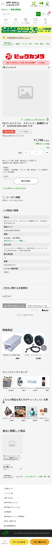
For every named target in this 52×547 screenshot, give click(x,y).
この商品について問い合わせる (34, 119)
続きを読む (26, 181)
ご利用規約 (7, 512)
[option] (26, 93)
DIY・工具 (39, 44)
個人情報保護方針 (10, 526)
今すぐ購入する (40, 542)
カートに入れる (19, 542)
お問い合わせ (8, 498)
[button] (44, 348)
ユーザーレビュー (14, 306)
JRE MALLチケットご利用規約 (14, 516)
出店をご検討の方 (10, 521)
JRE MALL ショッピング (8, 44)
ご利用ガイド (8, 488)
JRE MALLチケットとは (12, 507)
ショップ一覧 (8, 493)
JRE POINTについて (11, 502)
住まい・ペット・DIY (24, 44)
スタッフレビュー (38, 306)
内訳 (47, 147)
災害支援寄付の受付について (18, 38)
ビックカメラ (10, 67)
